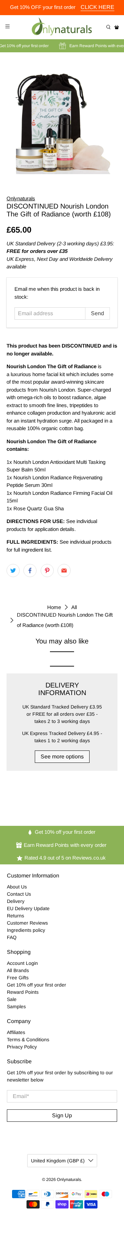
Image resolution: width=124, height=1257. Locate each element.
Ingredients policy (26, 930)
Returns (15, 915)
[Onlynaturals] (62, 27)
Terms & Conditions (28, 1039)
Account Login (22, 963)
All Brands (18, 970)
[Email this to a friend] (64, 570)
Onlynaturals (21, 198)
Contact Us (19, 894)
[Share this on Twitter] (13, 570)
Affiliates (16, 1032)
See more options (62, 756)
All (74, 607)
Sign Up (62, 1115)
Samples (16, 1006)
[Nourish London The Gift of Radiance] (62, 118)
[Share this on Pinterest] (47, 570)
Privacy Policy (22, 1047)
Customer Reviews (27, 923)
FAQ (12, 937)
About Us (17, 887)
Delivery (15, 901)
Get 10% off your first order (36, 985)
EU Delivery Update (28, 908)
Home (54, 607)
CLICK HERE (97, 7)
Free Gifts (18, 977)
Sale (12, 999)
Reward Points (23, 992)
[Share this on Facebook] (30, 570)
